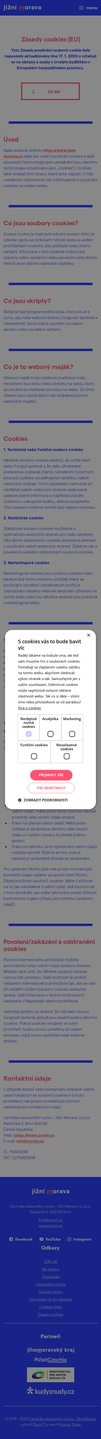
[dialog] (50, 719)
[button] (43, 800)
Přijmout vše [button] (51, 775)
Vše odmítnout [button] (51, 788)
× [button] (88, 635)
